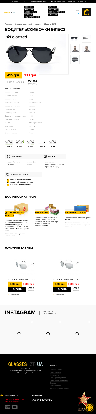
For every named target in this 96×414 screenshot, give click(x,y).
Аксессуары (30, 12)
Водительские (32, 17)
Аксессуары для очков (59, 388)
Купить (17, 289)
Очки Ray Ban (55, 372)
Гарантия (71, 1)
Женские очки (56, 375)
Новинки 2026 (56, 370)
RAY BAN (52, 7)
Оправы (28, 14)
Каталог (25, 1)
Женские (29, 9)
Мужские (53, 9)
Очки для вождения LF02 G (66, 279)
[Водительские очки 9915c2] (36, 54)
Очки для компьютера (59, 380)
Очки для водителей (58, 378)
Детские (53, 14)
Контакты (82, 1)
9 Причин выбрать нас (39, 1)
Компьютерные (56, 12)
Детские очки (55, 386)
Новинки (29, 7)
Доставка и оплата (58, 1)
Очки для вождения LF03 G (21, 279)
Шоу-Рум (15, 1)
